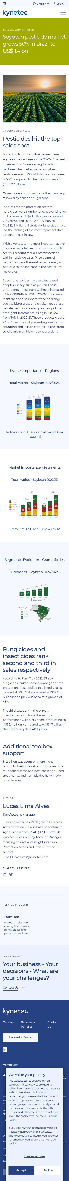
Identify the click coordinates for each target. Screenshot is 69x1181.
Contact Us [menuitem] (53, 1024)
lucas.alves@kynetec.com (30, 857)
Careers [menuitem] (8, 1022)
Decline (48, 1170)
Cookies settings (34, 1156)
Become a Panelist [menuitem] (28, 1024)
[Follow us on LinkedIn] (4, 3)
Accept (21, 1170)
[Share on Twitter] (11, 874)
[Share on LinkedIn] (4, 874)
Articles (30, 30)
